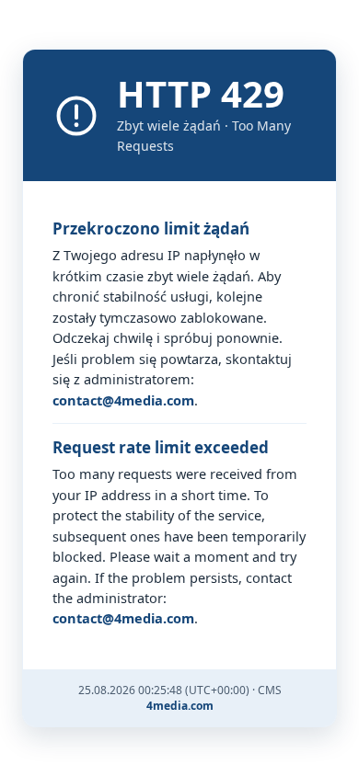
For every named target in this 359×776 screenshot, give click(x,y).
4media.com (180, 705)
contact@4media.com (123, 400)
